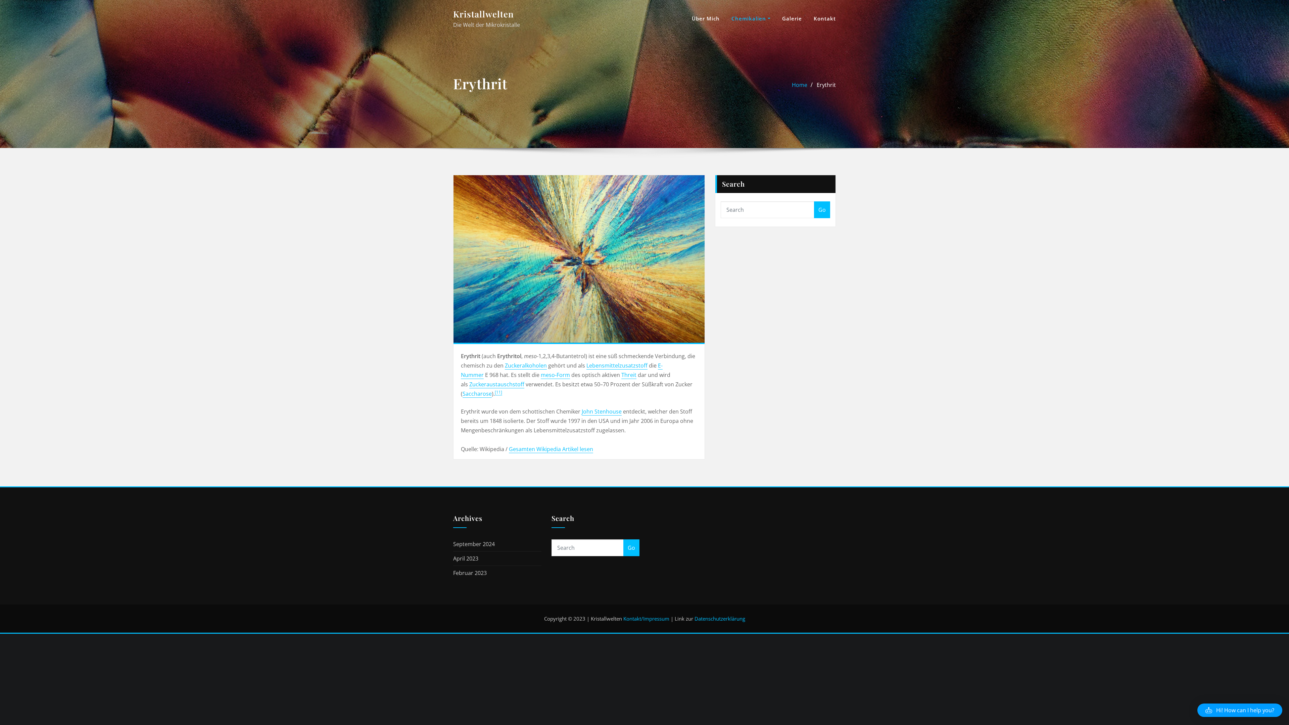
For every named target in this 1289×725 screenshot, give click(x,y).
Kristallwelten (483, 13)
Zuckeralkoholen (526, 365)
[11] (498, 392)
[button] (1239, 710)
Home (799, 85)
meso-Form (555, 375)
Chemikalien (749, 18)
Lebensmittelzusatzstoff (617, 365)
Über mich (706, 18)
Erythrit (826, 85)
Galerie (792, 18)
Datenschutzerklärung (720, 618)
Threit (628, 375)
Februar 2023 (470, 573)
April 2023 (465, 558)
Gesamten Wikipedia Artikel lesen (551, 449)
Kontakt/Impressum (646, 618)
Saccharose (477, 393)
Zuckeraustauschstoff (496, 384)
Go (822, 209)
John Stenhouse (602, 411)
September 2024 (474, 544)
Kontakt (825, 18)
